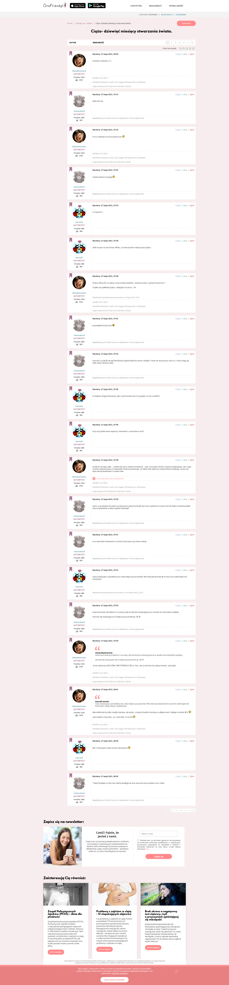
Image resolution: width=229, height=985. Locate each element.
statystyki (136, 5)
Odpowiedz (186, 23)
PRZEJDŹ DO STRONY (114, 979)
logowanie (181, 14)
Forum (69, 23)
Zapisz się (158, 856)
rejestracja (167, 14)
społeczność (176, 5)
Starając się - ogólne (84, 23)
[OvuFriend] (54, 7)
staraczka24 (79, 111)
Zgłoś (192, 54)
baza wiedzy (155, 5)
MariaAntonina (79, 71)
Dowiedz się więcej (119, 973)
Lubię (184, 54)
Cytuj (177, 54)
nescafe (79, 222)
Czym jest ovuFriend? (148, 14)
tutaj (147, 849)
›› (192, 42)
